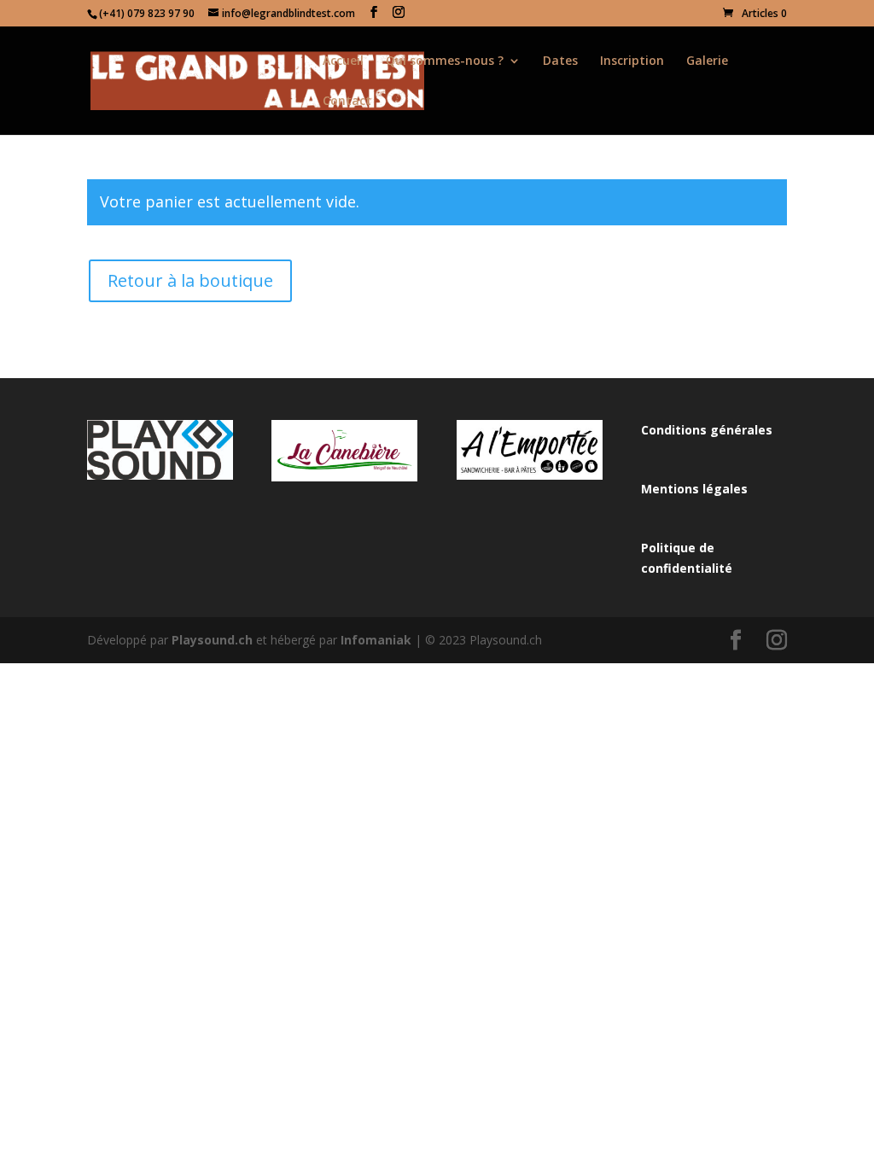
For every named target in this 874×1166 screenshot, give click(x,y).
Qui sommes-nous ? (445, 61)
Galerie (707, 61)
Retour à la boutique (190, 280)
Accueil (343, 61)
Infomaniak (376, 640)
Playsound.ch (212, 640)
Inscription (632, 61)
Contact (347, 101)
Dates (560, 61)
